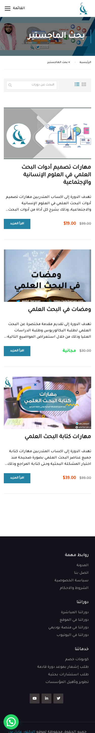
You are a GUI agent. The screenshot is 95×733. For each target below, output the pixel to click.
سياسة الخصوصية (71, 581)
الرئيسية (85, 62)
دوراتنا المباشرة (75, 613)
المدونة (83, 566)
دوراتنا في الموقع (74, 620)
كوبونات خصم (77, 660)
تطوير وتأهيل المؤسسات (67, 682)
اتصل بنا (81, 573)
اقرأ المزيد (17, 223)
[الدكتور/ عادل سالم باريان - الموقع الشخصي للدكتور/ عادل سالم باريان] (83, 8)
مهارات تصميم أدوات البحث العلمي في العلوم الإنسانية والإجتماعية (56, 175)
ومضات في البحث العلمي (59, 310)
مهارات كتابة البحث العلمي (58, 437)
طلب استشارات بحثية (68, 675)
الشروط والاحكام (74, 588)
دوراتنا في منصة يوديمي (68, 628)
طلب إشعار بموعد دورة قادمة (63, 667)
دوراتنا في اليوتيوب (72, 635)
